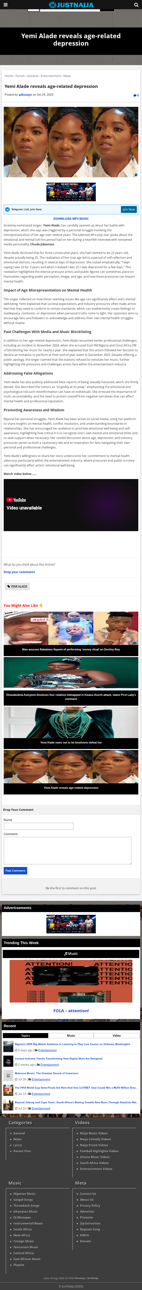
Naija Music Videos (94, 1133)
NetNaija (92, 1278)
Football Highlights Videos (99, 1151)
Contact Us (88, 1194)
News (17, 1139)
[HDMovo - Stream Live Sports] (71, 200)
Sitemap (80, 1278)
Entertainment (47, 1050)
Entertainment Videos (96, 1169)
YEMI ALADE (18, 586)
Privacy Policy (90, 1206)
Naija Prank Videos (94, 1145)
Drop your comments (19, 572)
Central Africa (23, 1253)
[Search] (136, 4)
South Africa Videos (94, 1163)
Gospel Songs (23, 1200)
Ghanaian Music (25, 1212)
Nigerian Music (24, 1194)
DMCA (84, 1235)
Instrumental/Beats (28, 1223)
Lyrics (17, 1145)
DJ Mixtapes (22, 1217)
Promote (86, 1217)
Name (8, 820)
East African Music (27, 1259)
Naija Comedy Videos (95, 1139)
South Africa (22, 1229)
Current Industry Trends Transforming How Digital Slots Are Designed (58, 1058)
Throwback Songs (26, 1206)
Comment (11, 834)
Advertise (87, 1212)
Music (72, 953)
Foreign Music (23, 1241)
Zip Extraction (90, 1223)
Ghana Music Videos (95, 1157)
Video (117, 1035)
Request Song (90, 1229)
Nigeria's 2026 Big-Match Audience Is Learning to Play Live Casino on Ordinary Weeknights (72, 1044)
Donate (85, 1241)
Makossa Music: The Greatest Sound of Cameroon (46, 1073)
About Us (87, 1200)
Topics (25, 1035)
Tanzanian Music (25, 1247)
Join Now (129, 209)
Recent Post (22, 1151)
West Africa (21, 1235)
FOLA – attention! (71, 1010)
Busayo (26, 94)
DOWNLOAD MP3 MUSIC (71, 219)
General (19, 1133)
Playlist (18, 1265)
